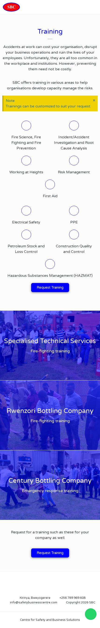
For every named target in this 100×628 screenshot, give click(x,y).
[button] (95, 6)
